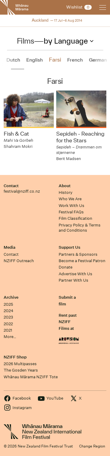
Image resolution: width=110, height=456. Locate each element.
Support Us (69, 247)
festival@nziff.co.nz (22, 191)
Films (25, 41)
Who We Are (70, 198)
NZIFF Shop (15, 357)
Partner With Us (73, 280)
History (65, 192)
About (65, 185)
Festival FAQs (71, 212)
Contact (11, 185)
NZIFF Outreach (19, 260)
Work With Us (71, 205)
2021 (8, 330)
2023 (8, 317)
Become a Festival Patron (82, 260)
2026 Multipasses (20, 363)
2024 (8, 310)
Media (9, 247)
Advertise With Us (75, 273)
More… (10, 336)
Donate (65, 267)
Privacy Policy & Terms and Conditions (80, 228)
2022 (8, 323)
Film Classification (75, 218)
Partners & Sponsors (78, 254)
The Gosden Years (21, 370)
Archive (11, 297)
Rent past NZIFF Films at (68, 322)
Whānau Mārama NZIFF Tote (31, 376)
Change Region (92, 446)
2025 (8, 304)
